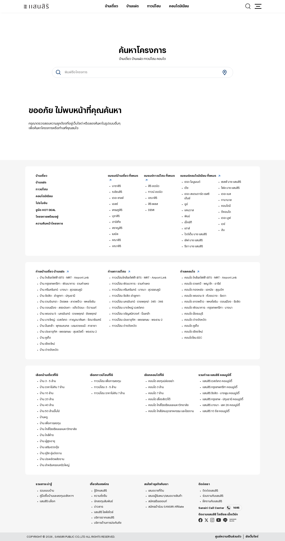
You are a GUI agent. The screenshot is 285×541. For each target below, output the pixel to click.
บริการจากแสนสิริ (104, 517)
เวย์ (223, 224)
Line (225, 520)
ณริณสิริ (117, 191)
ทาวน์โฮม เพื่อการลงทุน (107, 381)
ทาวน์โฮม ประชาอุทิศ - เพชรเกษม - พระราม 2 (137, 319)
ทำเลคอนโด (188, 271)
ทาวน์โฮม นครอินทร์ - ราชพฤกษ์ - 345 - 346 (137, 301)
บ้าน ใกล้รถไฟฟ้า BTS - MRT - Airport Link (64, 277)
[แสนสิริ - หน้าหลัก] (36, 6)
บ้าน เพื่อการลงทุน (50, 423)
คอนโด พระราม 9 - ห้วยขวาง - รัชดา (205, 295)
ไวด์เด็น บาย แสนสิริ (195, 234)
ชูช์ (186, 204)
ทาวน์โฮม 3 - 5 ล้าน (105, 387)
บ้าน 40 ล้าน (47, 405)
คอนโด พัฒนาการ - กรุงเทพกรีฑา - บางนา (208, 307)
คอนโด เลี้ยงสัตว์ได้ (159, 399)
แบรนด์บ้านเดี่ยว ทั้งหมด (123, 175)
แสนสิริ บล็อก (47, 501)
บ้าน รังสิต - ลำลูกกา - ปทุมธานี (57, 295)
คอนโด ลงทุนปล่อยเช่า (161, 381)
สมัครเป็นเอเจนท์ (157, 501)
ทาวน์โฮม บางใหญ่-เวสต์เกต (128, 307)
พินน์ (187, 216)
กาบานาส (226, 200)
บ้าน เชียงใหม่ (47, 343)
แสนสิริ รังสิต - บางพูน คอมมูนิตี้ (221, 393)
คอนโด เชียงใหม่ (193, 331)
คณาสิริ (116, 240)
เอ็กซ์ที (188, 222)
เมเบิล (115, 234)
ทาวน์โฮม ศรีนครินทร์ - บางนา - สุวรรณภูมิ (136, 289)
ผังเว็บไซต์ (252, 536)
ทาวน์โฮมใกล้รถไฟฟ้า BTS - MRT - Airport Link (139, 277)
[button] (258, 6)
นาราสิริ (116, 186)
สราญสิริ (117, 228)
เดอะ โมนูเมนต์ (192, 181)
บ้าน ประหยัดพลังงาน (52, 459)
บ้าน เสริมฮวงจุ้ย (49, 447)
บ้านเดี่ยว (111, 6)
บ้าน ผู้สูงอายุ (47, 441)
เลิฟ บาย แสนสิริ (193, 240)
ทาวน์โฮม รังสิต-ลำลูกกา (126, 295)
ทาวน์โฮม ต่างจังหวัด (124, 325)
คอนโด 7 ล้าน (156, 393)
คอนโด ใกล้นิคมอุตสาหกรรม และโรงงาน (171, 411)
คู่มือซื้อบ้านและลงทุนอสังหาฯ (57, 495)
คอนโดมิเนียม (179, 6)
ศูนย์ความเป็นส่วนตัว (228, 536)
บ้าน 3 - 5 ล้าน (48, 381)
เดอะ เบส (226, 194)
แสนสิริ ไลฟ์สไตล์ (103, 512)
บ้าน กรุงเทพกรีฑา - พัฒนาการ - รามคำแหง (64, 283)
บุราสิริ (116, 216)
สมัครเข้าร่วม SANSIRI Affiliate (166, 506)
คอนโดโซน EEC (193, 337)
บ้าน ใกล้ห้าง (47, 435)
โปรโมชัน (41, 203)
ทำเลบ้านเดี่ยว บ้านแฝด (50, 271)
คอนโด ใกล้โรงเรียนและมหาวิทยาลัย (168, 405)
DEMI (151, 210)
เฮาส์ (187, 228)
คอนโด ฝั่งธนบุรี (193, 313)
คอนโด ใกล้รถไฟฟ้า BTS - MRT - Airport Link (210, 277)
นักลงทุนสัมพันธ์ (103, 501)
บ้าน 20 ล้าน (47, 399)
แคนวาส (189, 210)
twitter (206, 520)
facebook (200, 520)
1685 (236, 507)
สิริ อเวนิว (153, 186)
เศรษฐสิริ (117, 210)
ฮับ (223, 230)
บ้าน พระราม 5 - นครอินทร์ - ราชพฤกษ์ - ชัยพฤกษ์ (68, 313)
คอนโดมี (226, 205)
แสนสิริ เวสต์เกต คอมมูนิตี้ (217, 381)
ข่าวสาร (98, 506)
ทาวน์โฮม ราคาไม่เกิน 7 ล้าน (109, 393)
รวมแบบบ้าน (47, 490)
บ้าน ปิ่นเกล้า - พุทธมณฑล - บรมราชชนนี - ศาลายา (68, 325)
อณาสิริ (116, 246)
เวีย (186, 188)
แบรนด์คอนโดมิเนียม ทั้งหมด (198, 175)
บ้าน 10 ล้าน (46, 393)
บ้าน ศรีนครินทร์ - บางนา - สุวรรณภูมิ (61, 289)
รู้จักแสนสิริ (100, 490)
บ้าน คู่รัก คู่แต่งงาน (51, 453)
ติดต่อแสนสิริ (210, 490)
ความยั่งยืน (100, 495)
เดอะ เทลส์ (118, 198)
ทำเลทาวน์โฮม (117, 271)
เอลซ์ (115, 204)
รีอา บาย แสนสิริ (193, 246)
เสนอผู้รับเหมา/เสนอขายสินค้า (165, 495)
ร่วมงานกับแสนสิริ (213, 495)
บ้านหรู (44, 417)
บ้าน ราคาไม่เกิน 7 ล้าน (52, 387)
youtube (218, 520)
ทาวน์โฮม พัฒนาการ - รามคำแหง (131, 283)
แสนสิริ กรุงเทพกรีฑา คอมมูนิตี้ (220, 387)
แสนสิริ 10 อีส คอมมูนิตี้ (216, 411)
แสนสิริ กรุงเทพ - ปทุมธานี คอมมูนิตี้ (223, 399)
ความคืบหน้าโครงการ (49, 223)
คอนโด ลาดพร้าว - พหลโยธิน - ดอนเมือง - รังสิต (212, 301)
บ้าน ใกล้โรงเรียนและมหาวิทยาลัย (58, 429)
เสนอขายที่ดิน (156, 490)
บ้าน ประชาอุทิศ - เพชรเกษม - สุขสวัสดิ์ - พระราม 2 (68, 331)
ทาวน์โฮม (154, 6)
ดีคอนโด (226, 212)
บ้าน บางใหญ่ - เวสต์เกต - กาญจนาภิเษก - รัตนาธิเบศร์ (70, 319)
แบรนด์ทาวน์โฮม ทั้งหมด (159, 175)
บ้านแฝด (132, 6)
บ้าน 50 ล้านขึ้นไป (50, 411)
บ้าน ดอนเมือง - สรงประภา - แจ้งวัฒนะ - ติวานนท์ (68, 307)
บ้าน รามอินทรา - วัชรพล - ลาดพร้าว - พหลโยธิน (67, 301)
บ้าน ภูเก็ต (45, 337)
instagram (212, 520)
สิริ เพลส (153, 204)
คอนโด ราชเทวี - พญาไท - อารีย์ (202, 283)
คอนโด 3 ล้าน (156, 387)
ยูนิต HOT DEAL (46, 210)
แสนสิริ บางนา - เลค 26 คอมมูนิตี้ (221, 405)
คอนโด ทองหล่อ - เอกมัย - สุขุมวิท (204, 289)
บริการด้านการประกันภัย (107, 522)
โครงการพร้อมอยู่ (47, 216)
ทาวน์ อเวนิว (155, 191)
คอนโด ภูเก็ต (191, 325)
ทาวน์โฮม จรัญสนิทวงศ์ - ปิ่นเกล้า (131, 313)
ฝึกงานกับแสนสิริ (212, 501)
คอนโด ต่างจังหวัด (195, 319)
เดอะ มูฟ (226, 218)
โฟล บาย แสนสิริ (230, 188)
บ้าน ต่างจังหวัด (49, 349)
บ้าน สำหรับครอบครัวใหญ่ (54, 465)
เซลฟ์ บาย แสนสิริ (231, 181)
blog (233, 520)
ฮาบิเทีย (116, 222)
